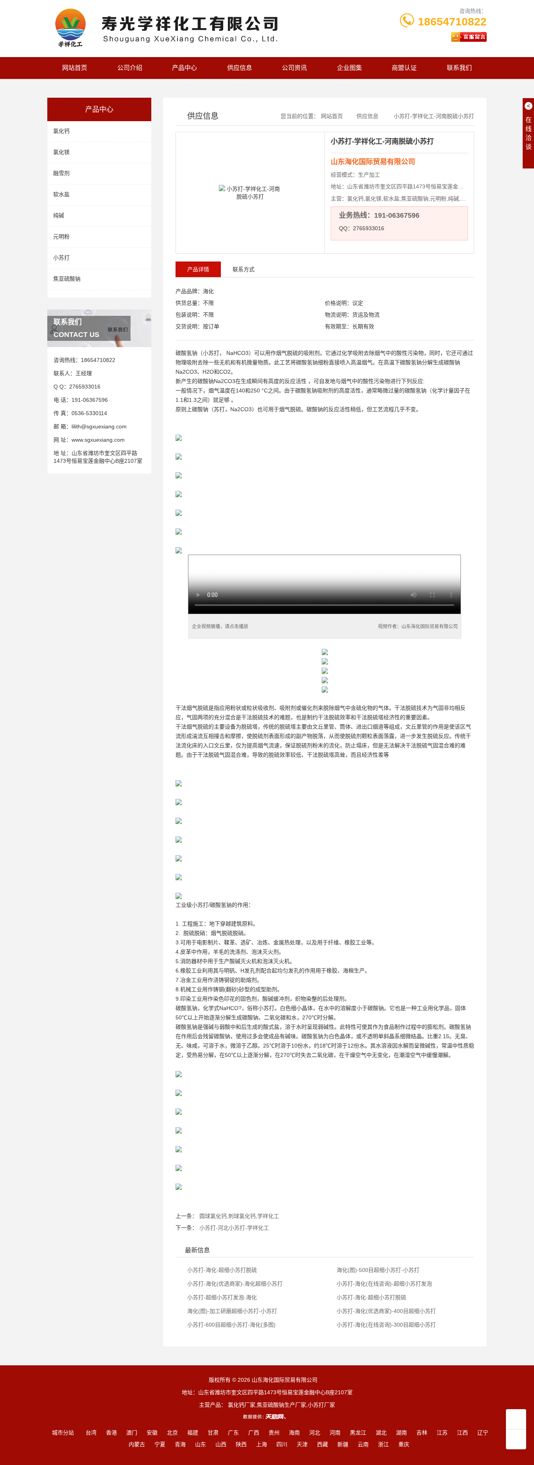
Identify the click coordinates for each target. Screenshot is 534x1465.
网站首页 (74, 67)
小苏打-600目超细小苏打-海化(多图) (231, 1325)
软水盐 (61, 194)
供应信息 (239, 67)
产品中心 (184, 67)
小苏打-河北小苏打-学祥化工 (234, 1228)
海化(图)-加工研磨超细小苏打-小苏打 (231, 1311)
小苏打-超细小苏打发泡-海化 (221, 1297)
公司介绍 (129, 67)
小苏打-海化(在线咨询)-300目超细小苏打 (385, 1325)
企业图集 (349, 67)
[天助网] (267, 1416)
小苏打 (61, 257)
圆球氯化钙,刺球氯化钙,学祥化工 (239, 1216)
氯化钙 (61, 131)
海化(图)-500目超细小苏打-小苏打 (377, 1270)
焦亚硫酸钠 (67, 279)
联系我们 (459, 67)
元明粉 (61, 236)
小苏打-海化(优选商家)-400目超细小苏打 (385, 1311)
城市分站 (63, 1432)
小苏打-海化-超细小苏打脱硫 (221, 1270)
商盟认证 (404, 67)
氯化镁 (61, 152)
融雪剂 (61, 173)
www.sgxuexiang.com (98, 440)
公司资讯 (294, 67)
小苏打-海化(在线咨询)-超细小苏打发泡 (383, 1284)
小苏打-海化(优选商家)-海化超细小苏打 (234, 1284)
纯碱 (58, 215)
